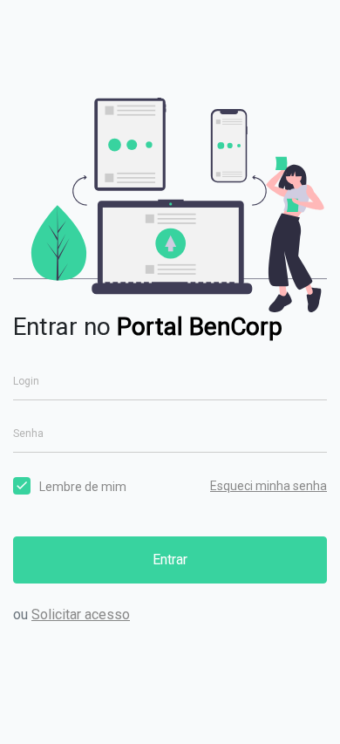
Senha (28, 433)
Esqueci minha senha (268, 486)
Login (26, 381)
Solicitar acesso (80, 614)
